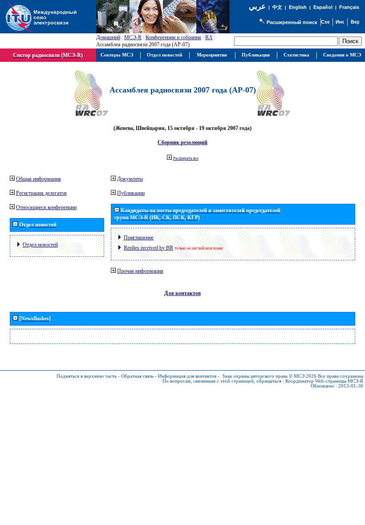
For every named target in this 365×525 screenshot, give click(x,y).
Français (349, 7)
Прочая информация (140, 271)
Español (323, 7)
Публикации (131, 193)
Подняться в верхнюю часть (87, 376)
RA (208, 37)
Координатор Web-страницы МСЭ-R (324, 381)
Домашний (108, 37)
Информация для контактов (187, 376)
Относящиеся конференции (46, 207)
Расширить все (186, 158)
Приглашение (139, 237)
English (298, 7)
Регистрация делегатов (41, 193)
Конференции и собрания (173, 37)
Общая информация (38, 179)
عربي (257, 6)
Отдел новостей (40, 245)
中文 (277, 7)
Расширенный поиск (292, 22)
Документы (130, 179)
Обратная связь (137, 376)
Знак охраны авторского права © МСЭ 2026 (269, 376)
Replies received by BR (148, 248)
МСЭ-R (133, 37)
